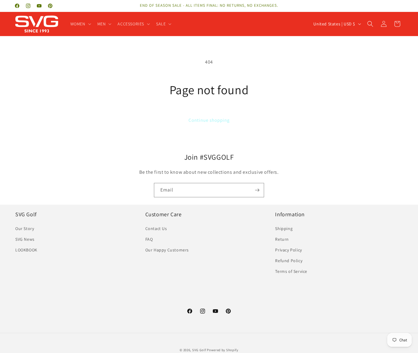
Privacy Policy (288, 250)
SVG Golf (199, 350)
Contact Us (156, 228)
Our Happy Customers (167, 250)
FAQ (149, 239)
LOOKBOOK (26, 250)
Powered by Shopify (222, 350)
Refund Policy (288, 260)
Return (282, 239)
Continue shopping (209, 120)
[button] (80, 23)
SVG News (25, 239)
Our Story (24, 228)
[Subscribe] (257, 190)
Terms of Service (291, 271)
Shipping (284, 228)
